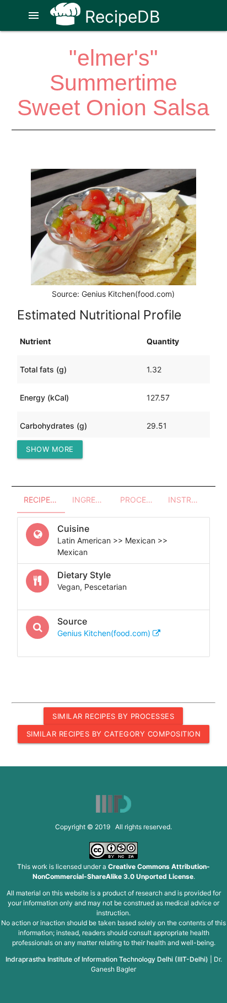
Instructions (188, 499)
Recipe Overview (44, 499)
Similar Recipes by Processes (113, 716)
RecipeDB (120, 16)
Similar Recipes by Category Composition (113, 733)
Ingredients (93, 499)
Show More (50, 449)
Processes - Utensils (140, 499)
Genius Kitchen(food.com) (105, 633)
